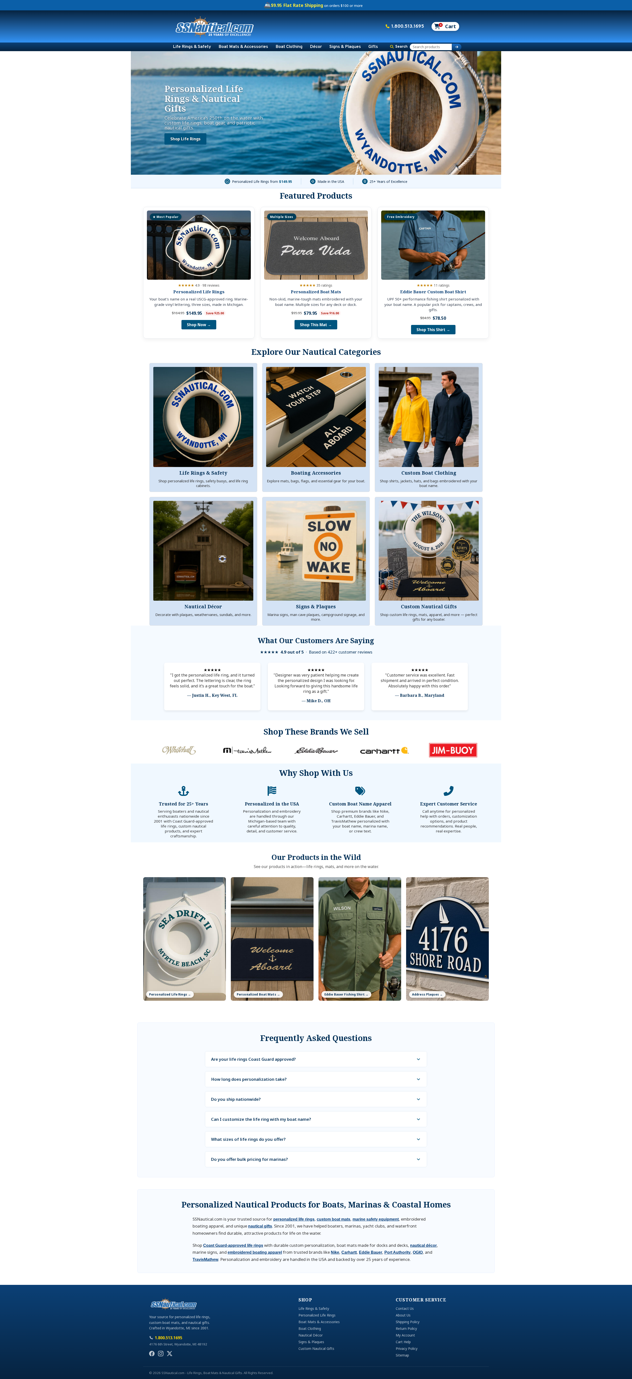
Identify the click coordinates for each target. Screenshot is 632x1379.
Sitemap (402, 1355)
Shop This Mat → (316, 324)
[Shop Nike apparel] (453, 750)
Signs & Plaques (345, 47)
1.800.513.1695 (407, 26)
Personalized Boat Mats (316, 292)
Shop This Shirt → (433, 329)
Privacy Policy (406, 1348)
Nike (335, 1252)
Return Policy (406, 1328)
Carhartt (349, 1252)
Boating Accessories (316, 472)
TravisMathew (205, 1259)
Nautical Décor (203, 606)
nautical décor (423, 1245)
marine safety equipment (376, 1219)
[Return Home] (215, 26)
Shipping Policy (407, 1321)
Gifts (373, 47)
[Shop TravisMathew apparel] (179, 750)
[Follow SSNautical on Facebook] (152, 1353)
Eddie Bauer (370, 1252)
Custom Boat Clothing (428, 472)
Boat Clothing (289, 47)
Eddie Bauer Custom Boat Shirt (433, 292)
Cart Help (403, 1341)
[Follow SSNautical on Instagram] (160, 1353)
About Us (403, 1315)
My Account (405, 1335)
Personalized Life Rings (198, 292)
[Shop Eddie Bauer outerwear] (247, 750)
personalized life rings (294, 1219)
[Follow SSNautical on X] (169, 1353)
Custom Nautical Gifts (429, 606)
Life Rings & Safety (192, 47)
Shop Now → (199, 324)
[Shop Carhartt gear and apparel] (316, 750)
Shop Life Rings (185, 139)
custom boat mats (333, 1219)
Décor (316, 47)
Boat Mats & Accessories (243, 47)
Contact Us (405, 1308)
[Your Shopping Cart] (445, 26)
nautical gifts (260, 1226)
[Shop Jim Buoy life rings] (384, 750)
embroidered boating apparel (255, 1252)
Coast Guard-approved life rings (233, 1245)
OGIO (418, 1252)
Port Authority (397, 1252)
